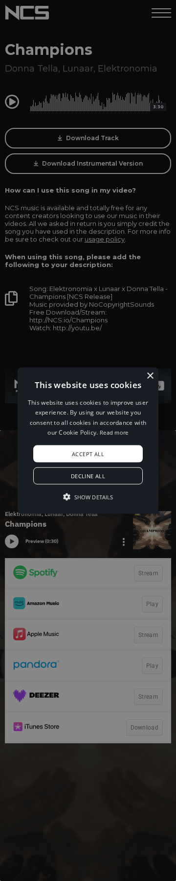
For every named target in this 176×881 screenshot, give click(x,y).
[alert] (88, 440)
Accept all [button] (88, 453)
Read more (114, 432)
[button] (88, 440)
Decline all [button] (88, 475)
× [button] (150, 376)
